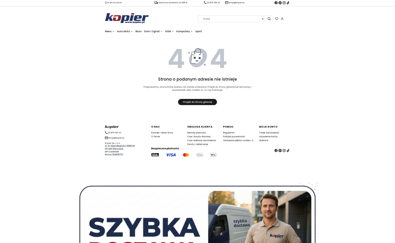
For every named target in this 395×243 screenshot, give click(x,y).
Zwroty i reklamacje (197, 144)
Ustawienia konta (268, 136)
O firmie (155, 136)
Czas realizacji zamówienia (201, 140)
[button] (269, 18)
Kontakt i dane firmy (162, 132)
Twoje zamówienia (269, 132)
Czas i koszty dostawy (199, 136)
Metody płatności (196, 132)
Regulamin (229, 132)
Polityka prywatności (234, 136)
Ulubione (263, 140)
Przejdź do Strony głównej (197, 102)
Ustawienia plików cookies (237, 140)
